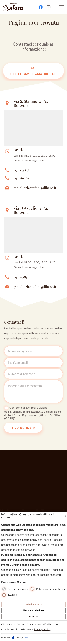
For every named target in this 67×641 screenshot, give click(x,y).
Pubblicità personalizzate (51, 588)
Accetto (33, 616)
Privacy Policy (42, 629)
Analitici (12, 595)
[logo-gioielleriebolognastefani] (13, 7)
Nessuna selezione (33, 610)
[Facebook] (41, 7)
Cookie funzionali (18, 588)
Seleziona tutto (33, 604)
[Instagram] (49, 7)
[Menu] (61, 7)
